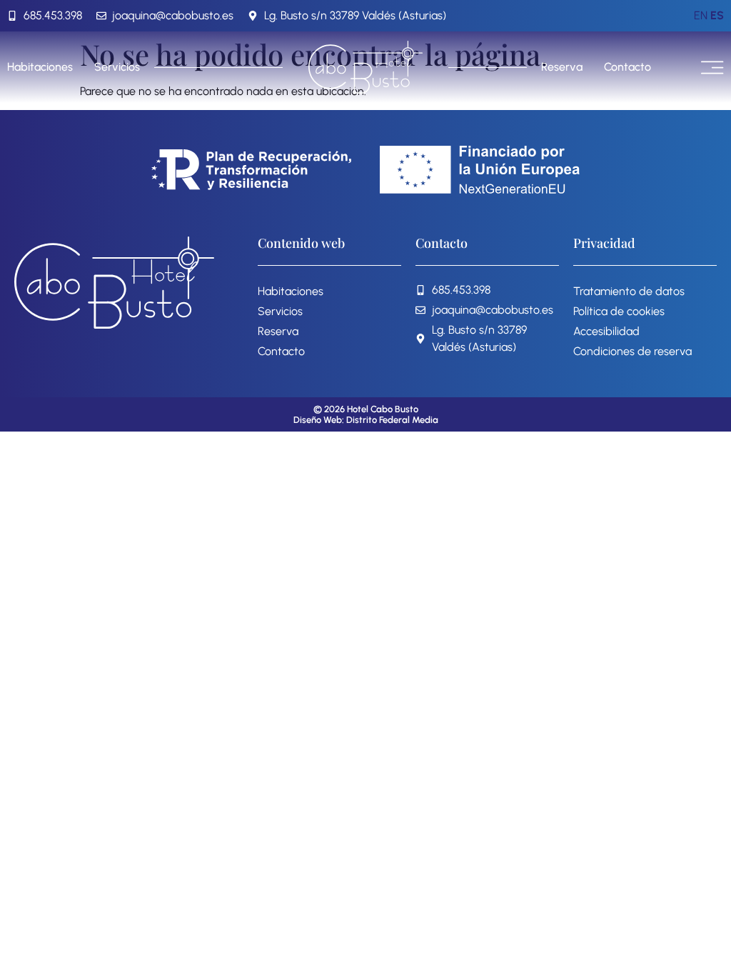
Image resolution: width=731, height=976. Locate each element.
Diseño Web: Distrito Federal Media (365, 419)
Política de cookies (619, 311)
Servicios (117, 67)
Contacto (627, 67)
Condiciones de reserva (632, 351)
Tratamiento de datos (629, 291)
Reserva (562, 67)
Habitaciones (40, 67)
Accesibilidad (606, 331)
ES (717, 15)
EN (700, 15)
